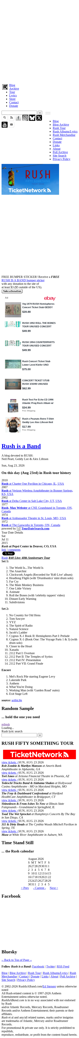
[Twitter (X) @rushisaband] (39, 119)
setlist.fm (17, 700)
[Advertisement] (39, 41)
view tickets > (10, 762)
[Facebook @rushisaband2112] (18, 119)
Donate (13, 105)
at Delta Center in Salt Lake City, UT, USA (32, 501)
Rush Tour (59, 128)
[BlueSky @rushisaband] (32, 119)
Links (56, 145)
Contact (14, 102)
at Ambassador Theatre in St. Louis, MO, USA (34, 518)
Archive (14, 88)
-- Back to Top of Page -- (17, 960)
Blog (12, 85)
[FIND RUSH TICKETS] (30, 193)
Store (12, 99)
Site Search (59, 155)
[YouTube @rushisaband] (5, 126)
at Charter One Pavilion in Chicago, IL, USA (33, 483)
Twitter (50, 966)
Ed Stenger (49, 986)
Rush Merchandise (64, 135)
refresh (6, 724)
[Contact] (11, 126)
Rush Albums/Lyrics (65, 131)
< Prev (25, 888)
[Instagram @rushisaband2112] (25, 119)
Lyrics (13, 95)
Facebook (38, 966)
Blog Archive (61, 124)
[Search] (5, 119)
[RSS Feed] (11, 119)
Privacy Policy (61, 159)
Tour (12, 92)
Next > (54, 888)
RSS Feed (63, 966)
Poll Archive (60, 152)
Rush (5, 557)
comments (14, 549)
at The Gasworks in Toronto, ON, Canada (31, 525)
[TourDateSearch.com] (19, 528)
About (56, 148)
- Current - (39, 888)
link (4, 549)
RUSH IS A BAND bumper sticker (23, 280)
